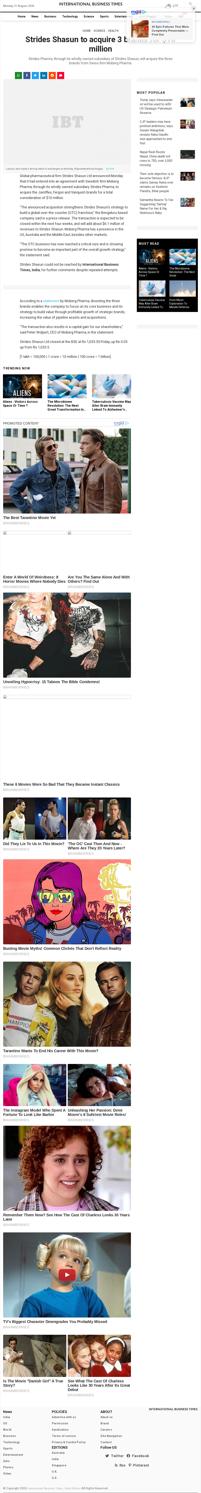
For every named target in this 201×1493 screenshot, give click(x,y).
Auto (6, 1461)
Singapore (59, 1465)
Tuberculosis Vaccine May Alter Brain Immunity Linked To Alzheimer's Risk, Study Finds (111, 407)
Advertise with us (64, 1417)
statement (51, 301)
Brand (104, 1423)
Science (89, 16)
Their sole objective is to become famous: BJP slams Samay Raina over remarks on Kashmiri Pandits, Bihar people (157, 182)
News (34, 16)
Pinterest (140, 1465)
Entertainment (124, 16)
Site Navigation (111, 1436)
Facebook (139, 1456)
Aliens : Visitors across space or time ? (20, 403)
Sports (104, 16)
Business (50, 16)
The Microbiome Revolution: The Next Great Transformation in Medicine (66, 407)
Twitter (116, 1456)
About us (106, 1417)
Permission (60, 1423)
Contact (106, 1442)
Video (7, 1473)
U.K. (55, 1471)
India (6, 1417)
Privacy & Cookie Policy (69, 1442)
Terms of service (64, 1436)
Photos (8, 1467)
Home (22, 16)
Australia (58, 1452)
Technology (70, 16)
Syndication (60, 1429)
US (5, 1423)
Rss (122, 1465)
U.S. (55, 1477)
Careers (106, 1429)
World (7, 1429)
